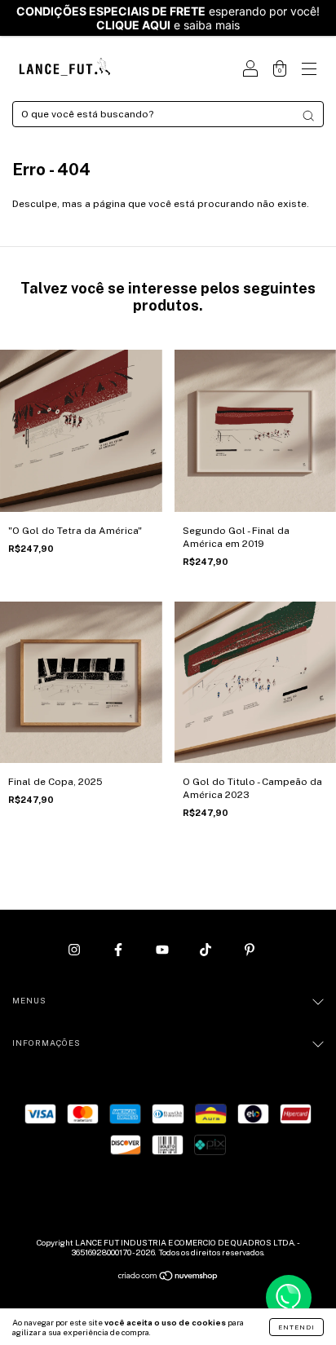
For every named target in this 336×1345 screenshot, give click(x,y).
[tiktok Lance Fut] (207, 949)
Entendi (296, 1327)
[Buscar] (308, 116)
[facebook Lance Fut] (119, 949)
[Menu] (309, 71)
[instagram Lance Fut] (75, 949)
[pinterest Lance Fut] (249, 949)
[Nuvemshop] (168, 1278)
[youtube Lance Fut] (163, 949)
